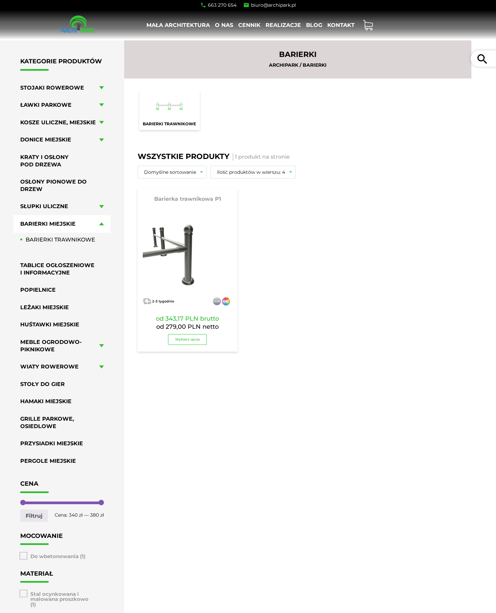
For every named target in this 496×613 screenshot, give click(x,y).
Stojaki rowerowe (52, 87)
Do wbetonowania (54, 556)
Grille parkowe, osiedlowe (47, 422)
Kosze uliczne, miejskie (58, 122)
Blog (314, 25)
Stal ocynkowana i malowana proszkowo (59, 596)
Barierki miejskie (48, 224)
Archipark (283, 65)
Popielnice (38, 290)
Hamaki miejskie (46, 401)
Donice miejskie (45, 139)
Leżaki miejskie (44, 307)
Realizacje (283, 25)
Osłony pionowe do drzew (53, 185)
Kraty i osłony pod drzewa (44, 161)
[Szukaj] (482, 58)
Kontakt (341, 25)
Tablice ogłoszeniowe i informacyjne (57, 269)
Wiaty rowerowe (49, 366)
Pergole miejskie (48, 461)
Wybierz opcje (187, 339)
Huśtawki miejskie (49, 324)
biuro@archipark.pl (273, 5)
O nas (224, 25)
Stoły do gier (42, 384)
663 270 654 (222, 5)
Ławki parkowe (46, 105)
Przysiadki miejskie (51, 443)
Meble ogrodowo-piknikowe (51, 346)
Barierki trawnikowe (60, 239)
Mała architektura (178, 25)
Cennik (249, 25)
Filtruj (34, 515)
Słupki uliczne (44, 206)
